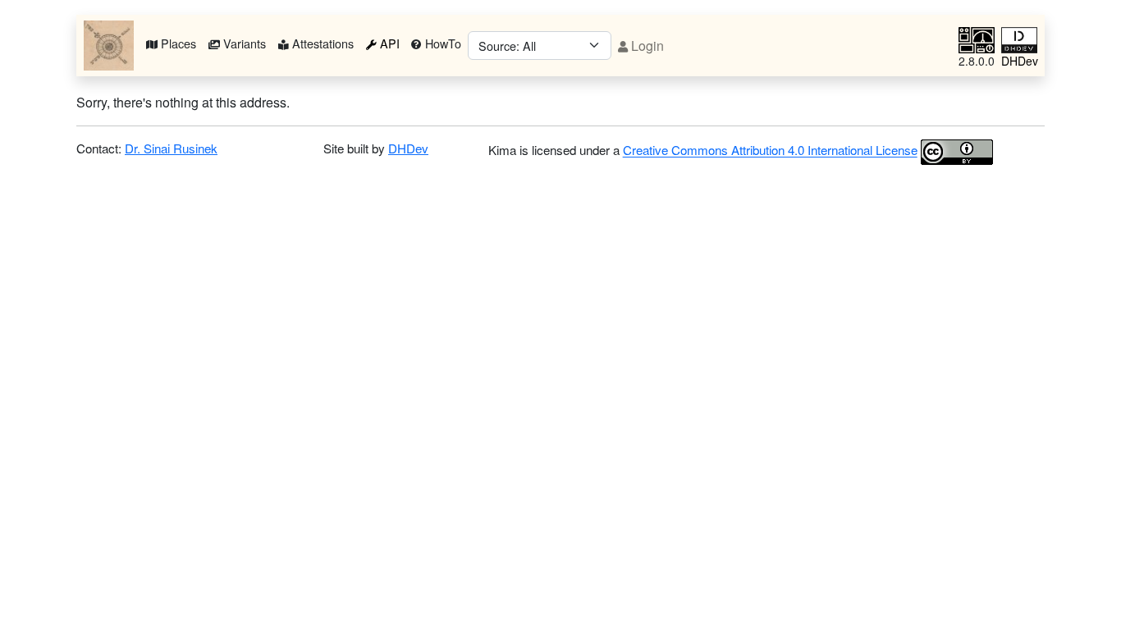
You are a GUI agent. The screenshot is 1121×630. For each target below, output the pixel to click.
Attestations (321, 43)
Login (646, 45)
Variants (243, 43)
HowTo (441, 43)
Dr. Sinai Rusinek (171, 148)
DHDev (408, 148)
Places (177, 43)
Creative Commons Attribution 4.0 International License (770, 150)
